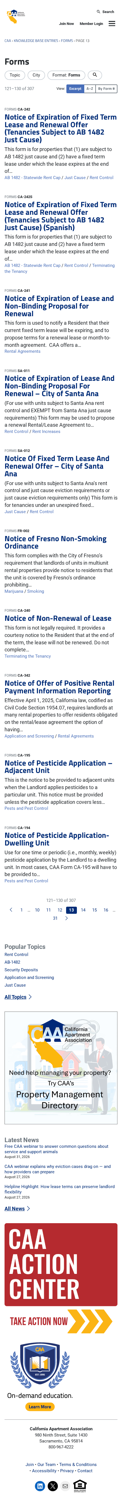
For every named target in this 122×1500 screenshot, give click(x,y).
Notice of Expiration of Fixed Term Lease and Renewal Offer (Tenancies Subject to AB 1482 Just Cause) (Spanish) (61, 216)
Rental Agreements (23, 351)
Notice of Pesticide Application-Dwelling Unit (57, 839)
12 (60, 910)
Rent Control (101, 177)
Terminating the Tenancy (28, 656)
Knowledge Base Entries (36, 40)
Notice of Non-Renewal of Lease (58, 618)
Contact (84, 1470)
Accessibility (44, 1470)
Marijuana (14, 591)
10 (37, 910)
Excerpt (75, 88)
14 (83, 910)
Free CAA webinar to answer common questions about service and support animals (56, 1149)
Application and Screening (29, 736)
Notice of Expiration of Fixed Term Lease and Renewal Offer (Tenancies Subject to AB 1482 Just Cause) (61, 128)
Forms (67, 40)
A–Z (90, 88)
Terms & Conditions (78, 1464)
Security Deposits (21, 969)
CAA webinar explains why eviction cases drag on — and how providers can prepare (58, 1169)
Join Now (66, 24)
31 (55, 918)
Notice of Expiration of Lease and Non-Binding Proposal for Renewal (59, 305)
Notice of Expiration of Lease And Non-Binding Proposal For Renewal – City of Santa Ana (60, 385)
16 (106, 910)
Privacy (67, 1470)
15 (94, 910)
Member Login (91, 24)
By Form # (106, 88)
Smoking (35, 591)
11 (48, 910)
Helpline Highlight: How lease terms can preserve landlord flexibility (60, 1189)
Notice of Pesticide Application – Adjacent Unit (59, 766)
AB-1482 (12, 962)
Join (30, 1464)
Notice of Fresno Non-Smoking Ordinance (55, 542)
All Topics (15, 997)
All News (15, 1209)
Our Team (46, 1464)
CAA (8, 40)
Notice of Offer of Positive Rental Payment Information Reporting (59, 686)
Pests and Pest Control (26, 808)
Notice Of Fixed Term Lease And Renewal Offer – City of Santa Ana (57, 465)
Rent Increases (46, 431)
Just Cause (75, 177)
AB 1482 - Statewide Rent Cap (32, 177)
